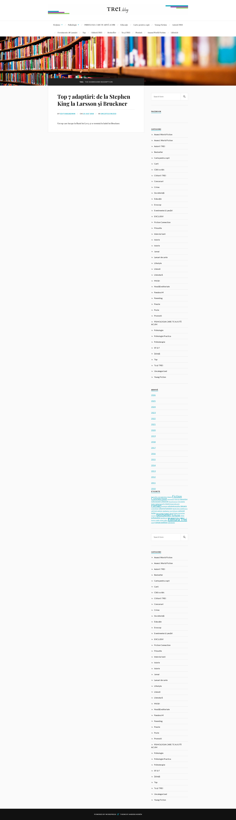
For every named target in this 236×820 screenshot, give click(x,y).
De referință (159, 193)
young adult (170, 499)
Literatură (158, 275)
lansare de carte (174, 504)
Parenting (158, 298)
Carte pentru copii (141, 24)
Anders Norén (135, 814)
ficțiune (176, 515)
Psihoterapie (159, 342)
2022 (153, 418)
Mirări (157, 281)
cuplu (157, 520)
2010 (153, 488)
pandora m (164, 518)
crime (162, 520)
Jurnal (156, 251)
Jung (152, 523)
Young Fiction (161, 24)
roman (156, 505)
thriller (153, 513)
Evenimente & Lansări (67, 32)
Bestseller (112, 32)
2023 (153, 412)
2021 (153, 424)
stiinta (182, 515)
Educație (124, 24)
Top (84, 32)
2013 (153, 471)
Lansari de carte (161, 257)
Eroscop (157, 204)
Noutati (139, 32)
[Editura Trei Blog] (118, 13)
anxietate (164, 506)
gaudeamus (166, 511)
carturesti (181, 511)
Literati (157, 269)
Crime (156, 187)
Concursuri (158, 181)
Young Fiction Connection (177, 513)
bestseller (163, 515)
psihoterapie (156, 501)
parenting (183, 499)
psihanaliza (155, 518)
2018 (153, 442)
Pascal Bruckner (173, 501)
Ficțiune (56, 24)
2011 (153, 483)
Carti (156, 163)
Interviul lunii (160, 234)
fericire (153, 520)
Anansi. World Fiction (163, 140)
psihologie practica (174, 506)
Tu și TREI (126, 32)
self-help (154, 511)
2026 (153, 395)
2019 (153, 436)
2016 (153, 453)
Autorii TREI (177, 24)
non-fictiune (174, 511)
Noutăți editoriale (162, 286)
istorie (167, 504)
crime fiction (155, 508)
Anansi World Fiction (157, 32)
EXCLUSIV (158, 216)
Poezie (157, 304)
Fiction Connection (162, 222)
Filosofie (158, 228)
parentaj (153, 515)
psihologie (171, 523)
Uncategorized (108, 114)
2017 (153, 448)
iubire (166, 520)
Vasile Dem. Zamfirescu (180, 508)
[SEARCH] (184, 96)
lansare (184, 506)
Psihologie (72, 24)
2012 (153, 477)
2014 (153, 465)
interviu (177, 499)
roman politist (161, 522)
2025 (153, 401)
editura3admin (67, 114)
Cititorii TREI (96, 32)
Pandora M (159, 292)
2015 (153, 459)
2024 (153, 407)
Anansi (169, 497)
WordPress (111, 814)
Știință (157, 353)
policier (159, 511)
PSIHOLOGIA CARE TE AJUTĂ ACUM (99, 24)
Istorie (157, 239)
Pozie (156, 310)
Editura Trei (177, 519)
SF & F (157, 348)
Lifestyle (174, 32)
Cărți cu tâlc (159, 169)
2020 (153, 430)
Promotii (158, 316)
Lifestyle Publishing (165, 509)
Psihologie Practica (162, 336)
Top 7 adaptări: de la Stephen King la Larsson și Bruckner (93, 100)
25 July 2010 (88, 114)
